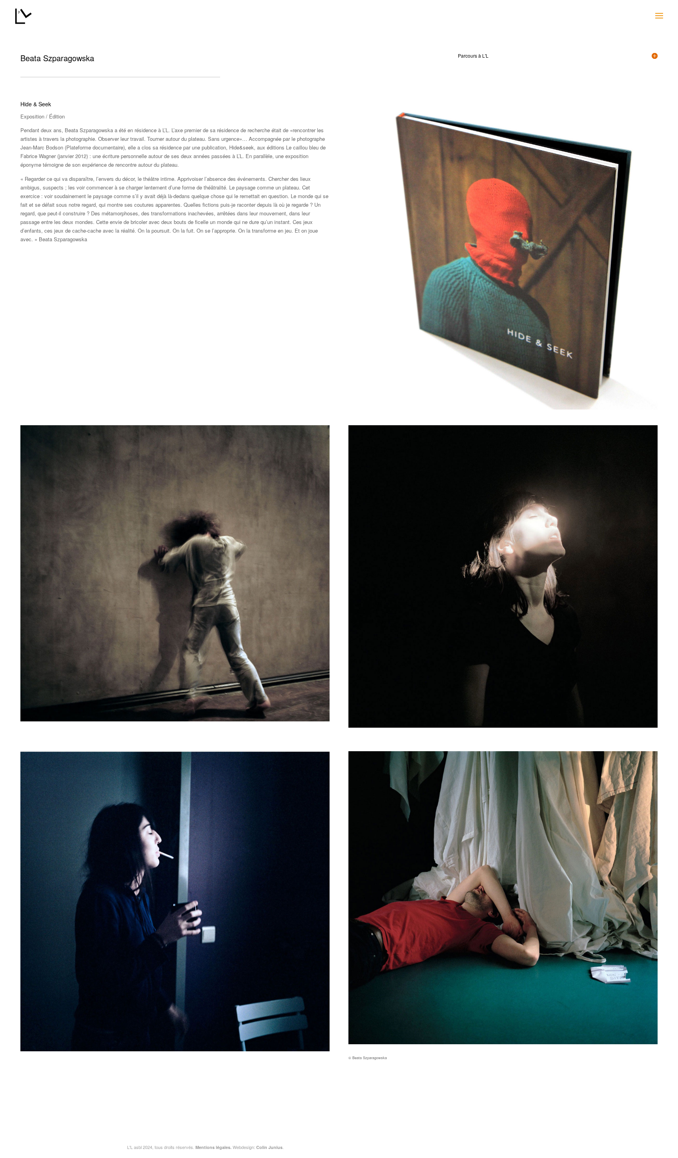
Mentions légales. (213, 1147)
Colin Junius (269, 1147)
